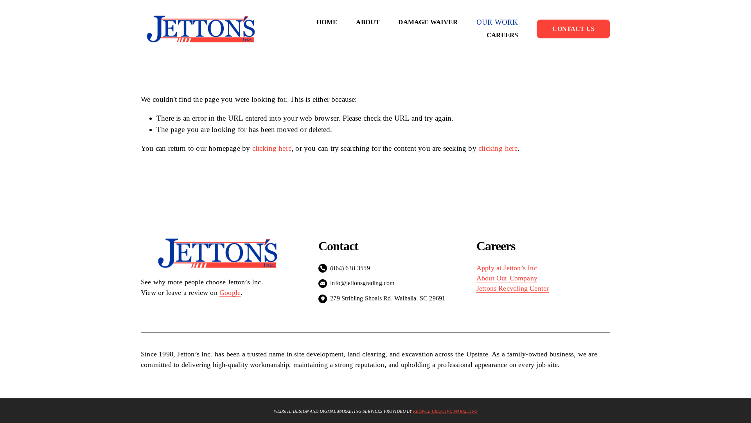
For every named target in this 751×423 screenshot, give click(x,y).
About (367, 22)
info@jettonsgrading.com (362, 283)
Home (327, 22)
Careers (502, 35)
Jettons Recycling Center (512, 288)
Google (230, 292)
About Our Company (506, 278)
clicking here (272, 148)
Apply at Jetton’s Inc (506, 268)
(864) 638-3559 (350, 268)
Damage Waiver (428, 22)
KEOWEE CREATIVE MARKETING (445, 411)
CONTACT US (573, 28)
